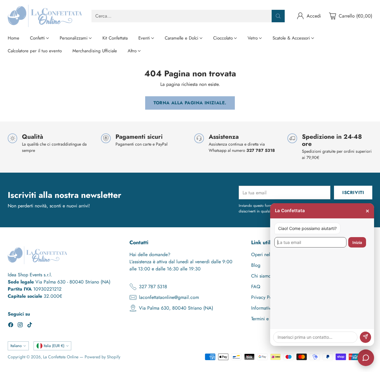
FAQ (255, 286)
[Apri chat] (365, 357)
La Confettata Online (60, 357)
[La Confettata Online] (45, 16)
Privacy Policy (265, 297)
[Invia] (365, 337)
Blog (255, 265)
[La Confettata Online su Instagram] (20, 325)
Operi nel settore (268, 254)
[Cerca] (278, 16)
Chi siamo (261, 275)
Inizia (357, 242)
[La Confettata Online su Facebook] (10, 325)
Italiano (16, 346)
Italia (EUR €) (54, 346)
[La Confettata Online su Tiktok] (29, 325)
